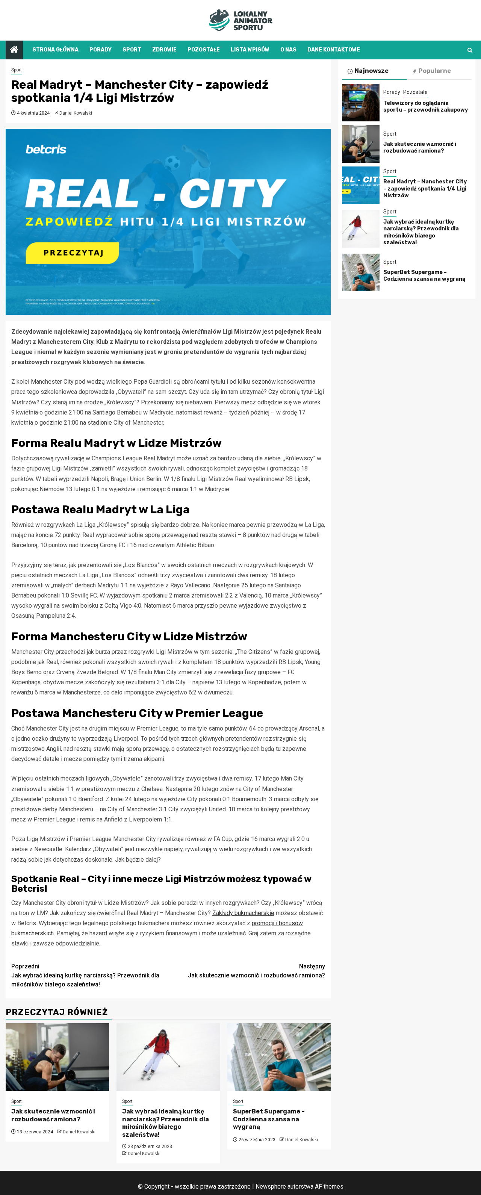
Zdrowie (164, 50)
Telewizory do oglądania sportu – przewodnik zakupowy (425, 106)
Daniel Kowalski (75, 113)
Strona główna (55, 50)
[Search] (470, 50)
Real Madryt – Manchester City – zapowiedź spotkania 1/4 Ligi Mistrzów (425, 188)
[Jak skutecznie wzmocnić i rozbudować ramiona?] (57, 1057)
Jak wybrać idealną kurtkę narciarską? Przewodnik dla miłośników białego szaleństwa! (85, 975)
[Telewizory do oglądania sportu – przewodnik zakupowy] (361, 102)
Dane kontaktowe (333, 50)
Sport (132, 50)
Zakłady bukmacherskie (243, 913)
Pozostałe (204, 50)
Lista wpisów (250, 50)
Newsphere (271, 1186)
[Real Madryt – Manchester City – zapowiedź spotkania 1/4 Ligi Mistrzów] (361, 185)
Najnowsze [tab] (372, 70)
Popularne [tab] (435, 70)
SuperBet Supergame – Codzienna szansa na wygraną (269, 1119)
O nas (288, 50)
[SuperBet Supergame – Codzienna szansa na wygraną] (279, 1057)
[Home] (14, 50)
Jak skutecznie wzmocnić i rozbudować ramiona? (256, 971)
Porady (100, 50)
